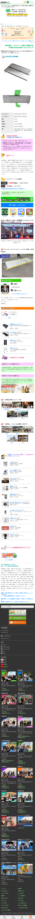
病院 (23, 442)
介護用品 (29, 40)
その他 (9, 317)
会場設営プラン (21, 890)
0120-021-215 (22, 9)
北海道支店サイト (22, 810)
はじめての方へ (4, 890)
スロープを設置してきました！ (20, 293)
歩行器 (11, 348)
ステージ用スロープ (14, 332)
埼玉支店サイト (6, 810)
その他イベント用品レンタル (21, 40)
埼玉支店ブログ (6, 812)
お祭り (28, 409)
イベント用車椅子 (13, 470)
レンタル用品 (12, 40)
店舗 (28, 433)
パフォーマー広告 (4, 905)
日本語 (5, 659)
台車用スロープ (13, 340)
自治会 (7, 433)
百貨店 (12, 442)
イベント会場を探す (9, 559)
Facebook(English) (6, 649)
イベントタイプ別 (4, 893)
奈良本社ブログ (6, 690)
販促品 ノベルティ (5, 898)
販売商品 (3, 895)
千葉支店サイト (6, 786)
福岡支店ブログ (22, 787)
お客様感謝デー (17, 409)
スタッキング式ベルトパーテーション (17, 502)
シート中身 (3, 900)
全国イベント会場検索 (22, 905)
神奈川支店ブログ (6, 713)
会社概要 (19, 888)
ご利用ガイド (22, 918)
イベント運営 (4, 902)
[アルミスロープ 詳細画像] (17, 110)
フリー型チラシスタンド (15, 510)
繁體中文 (5, 664)
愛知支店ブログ (22, 737)
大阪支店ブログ (6, 736)
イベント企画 (20, 900)
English (5, 661)
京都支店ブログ (22, 763)
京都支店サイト (22, 761)
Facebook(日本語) (6, 646)
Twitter (3, 651)
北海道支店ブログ (22, 812)
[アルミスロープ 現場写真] (17, 277)
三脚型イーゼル (13, 518)
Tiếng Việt (6, 666)
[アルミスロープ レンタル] (17, 84)
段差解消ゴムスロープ (14, 324)
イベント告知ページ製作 (23, 907)
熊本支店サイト (6, 835)
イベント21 (3, 888)
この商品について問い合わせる (18, 205)
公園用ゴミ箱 (12, 494)
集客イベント (12, 418)
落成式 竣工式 (6, 409)
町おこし (22, 418)
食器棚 (11, 486)
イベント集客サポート (22, 902)
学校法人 (17, 433)
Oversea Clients (4, 907)
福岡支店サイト (22, 786)
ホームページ (5, 859)
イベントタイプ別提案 (5, 909)
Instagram (4, 644)
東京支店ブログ (22, 690)
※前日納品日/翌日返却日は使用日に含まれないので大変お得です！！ (13, 188)
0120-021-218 (22, 11)
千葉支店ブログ (6, 787)
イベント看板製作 (21, 895)
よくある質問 (13, 918)
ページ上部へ (4, 918)
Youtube (4, 653)
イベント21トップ (5, 40)
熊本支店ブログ (6, 836)
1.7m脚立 (12, 462)
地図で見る (4, 688)
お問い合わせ (20, 898)
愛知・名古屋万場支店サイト (25, 736)
